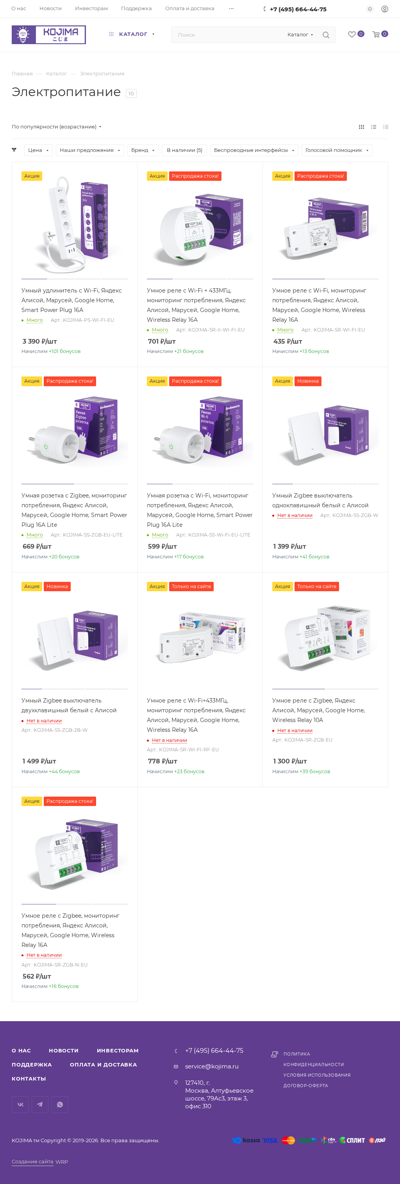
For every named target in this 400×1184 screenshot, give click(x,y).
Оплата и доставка (103, 1064)
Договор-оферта (306, 1085)
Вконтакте (20, 1104)
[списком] (373, 126)
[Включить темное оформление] (369, 8)
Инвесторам (118, 1050)
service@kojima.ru (212, 1066)
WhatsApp (60, 1104)
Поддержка (32, 1064)
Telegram (40, 1104)
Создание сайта (33, 1161)
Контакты (29, 1078)
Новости (64, 1050)
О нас (21, 1050)
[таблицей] (385, 126)
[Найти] (326, 35)
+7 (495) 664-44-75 (298, 9)
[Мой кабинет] (384, 10)
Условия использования (317, 1075)
